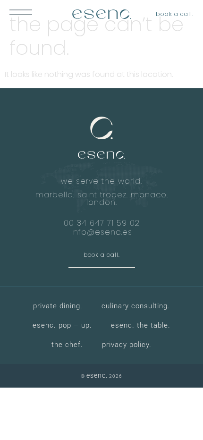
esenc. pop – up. (62, 325)
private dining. (58, 306)
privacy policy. (127, 344)
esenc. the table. (140, 325)
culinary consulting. (136, 306)
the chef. (67, 344)
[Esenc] (101, 14)
